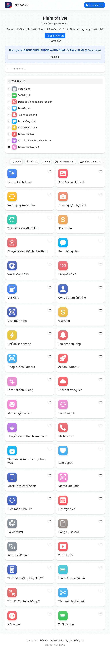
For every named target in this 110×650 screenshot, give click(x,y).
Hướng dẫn (55, 40)
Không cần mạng (92, 161)
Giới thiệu (32, 640)
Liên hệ (44, 640)
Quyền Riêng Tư (74, 640)
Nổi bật (33, 161)
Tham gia (54, 56)
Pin (48, 161)
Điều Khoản (57, 640)
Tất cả (17, 161)
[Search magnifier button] (8, 68)
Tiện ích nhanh (66, 161)
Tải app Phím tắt (55, 35)
